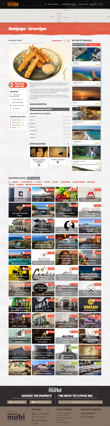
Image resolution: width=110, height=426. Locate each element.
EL (99, 4)
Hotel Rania (20, 231)
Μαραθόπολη (18, 120)
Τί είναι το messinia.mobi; (63, 413)
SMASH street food (90, 310)
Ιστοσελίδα (16, 108)
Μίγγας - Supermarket (90, 200)
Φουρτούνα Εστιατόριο (20, 358)
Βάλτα (16, 127)
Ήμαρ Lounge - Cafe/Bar (43, 310)
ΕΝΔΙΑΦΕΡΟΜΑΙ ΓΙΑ (54, 4)
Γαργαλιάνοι (18, 125)
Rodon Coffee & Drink (20, 326)
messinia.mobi (12, 40)
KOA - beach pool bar (20, 373)
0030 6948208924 (89, 417)
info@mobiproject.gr (41, 420)
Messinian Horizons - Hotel (43, 263)
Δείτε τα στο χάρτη (80, 44)
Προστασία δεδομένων (63, 422)
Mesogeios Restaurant (20, 263)
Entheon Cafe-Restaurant (43, 216)
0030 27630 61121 (18, 99)
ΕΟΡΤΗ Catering (19, 200)
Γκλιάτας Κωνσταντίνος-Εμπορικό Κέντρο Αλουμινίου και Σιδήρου (43, 355)
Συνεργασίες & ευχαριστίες (64, 418)
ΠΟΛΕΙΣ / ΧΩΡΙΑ (83, 4)
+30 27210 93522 (39, 417)
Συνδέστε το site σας (62, 415)
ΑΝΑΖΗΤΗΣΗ (92, 4)
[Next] (68, 144)
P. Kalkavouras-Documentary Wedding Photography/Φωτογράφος (90, 276)
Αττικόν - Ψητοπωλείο (43, 294)
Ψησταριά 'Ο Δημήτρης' (90, 358)
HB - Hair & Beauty (43, 326)
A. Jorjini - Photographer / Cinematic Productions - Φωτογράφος (44, 339)
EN (102, 4)
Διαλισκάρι (18, 122)
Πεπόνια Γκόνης (66, 373)
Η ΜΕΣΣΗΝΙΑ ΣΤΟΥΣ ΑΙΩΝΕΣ (69, 4)
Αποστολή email (18, 105)
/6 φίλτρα (93, 45)
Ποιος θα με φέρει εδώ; (19, 85)
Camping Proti (20, 247)
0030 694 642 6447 (18, 102)
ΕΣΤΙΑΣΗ (19, 40)
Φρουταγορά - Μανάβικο (66, 200)
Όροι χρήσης (60, 420)
